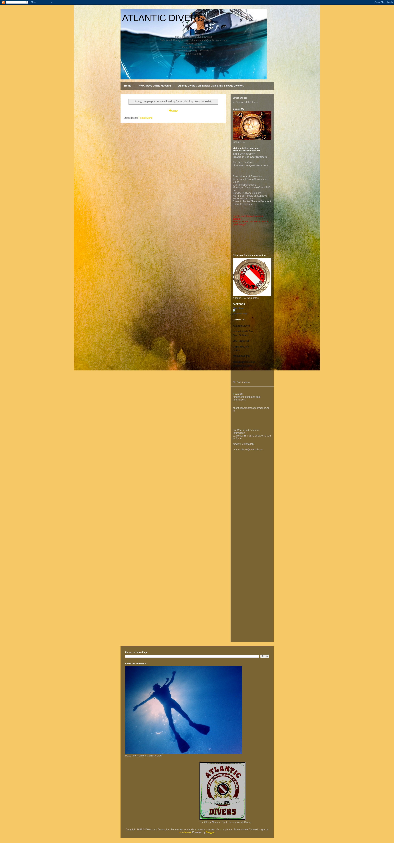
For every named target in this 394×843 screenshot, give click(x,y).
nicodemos (185, 832)
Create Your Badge (240, 314)
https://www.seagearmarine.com (250, 165)
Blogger (210, 832)
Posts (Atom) (146, 118)
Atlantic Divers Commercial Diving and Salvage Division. (211, 85)
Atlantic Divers (238, 308)
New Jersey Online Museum (155, 85)
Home (127, 85)
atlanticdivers (240, 408)
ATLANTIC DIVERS (162, 18)
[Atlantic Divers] (234, 310)
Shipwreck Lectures (246, 102)
